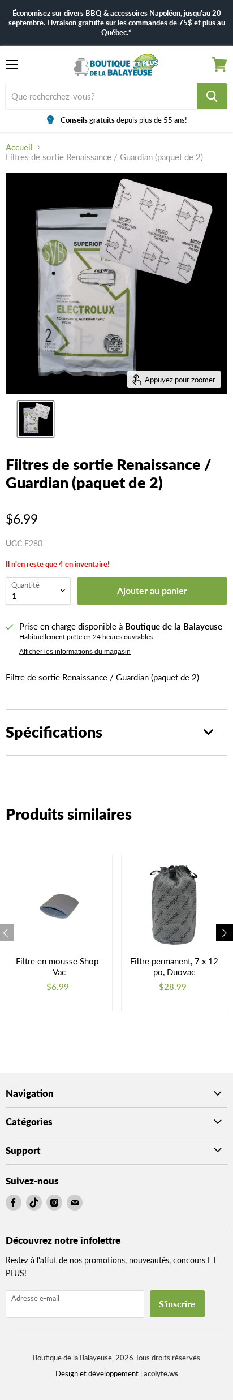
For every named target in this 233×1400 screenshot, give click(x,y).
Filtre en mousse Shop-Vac (59, 966)
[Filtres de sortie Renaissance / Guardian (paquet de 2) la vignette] (36, 419)
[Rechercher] (212, 96)
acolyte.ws (161, 1373)
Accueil (19, 147)
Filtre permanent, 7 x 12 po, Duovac (174, 966)
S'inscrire (177, 1303)
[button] (224, 932)
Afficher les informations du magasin (75, 652)
